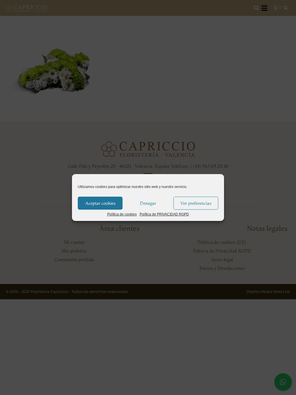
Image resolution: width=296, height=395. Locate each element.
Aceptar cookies (100, 203)
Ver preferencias (195, 203)
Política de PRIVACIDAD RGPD (164, 214)
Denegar (148, 203)
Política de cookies (122, 214)
